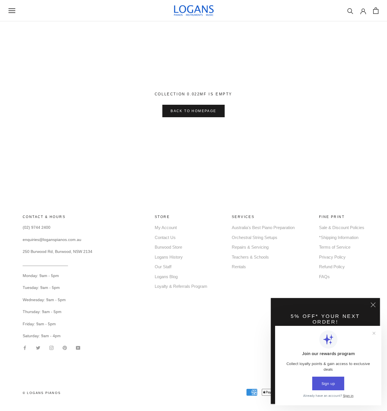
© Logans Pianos (42, 393)
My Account (166, 227)
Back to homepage (193, 111)
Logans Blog (166, 276)
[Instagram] (51, 347)
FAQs (324, 276)
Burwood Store (168, 247)
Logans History (169, 257)
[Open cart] (376, 10)
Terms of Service (334, 247)
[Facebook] (25, 347)
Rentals (239, 266)
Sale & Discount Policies (341, 227)
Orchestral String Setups (254, 237)
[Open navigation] (11, 10)
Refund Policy (332, 266)
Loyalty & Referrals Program (181, 286)
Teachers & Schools (250, 257)
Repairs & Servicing (250, 247)
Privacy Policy (332, 257)
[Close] (373, 304)
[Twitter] (38, 347)
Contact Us (165, 237)
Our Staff (163, 266)
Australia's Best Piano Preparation (263, 227)
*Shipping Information (338, 237)
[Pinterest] (65, 347)
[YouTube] (78, 347)
